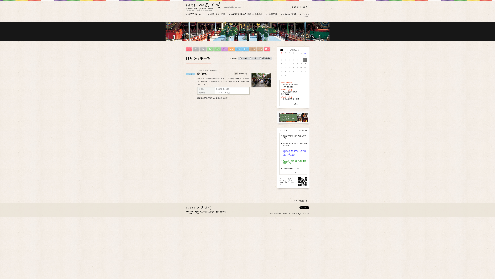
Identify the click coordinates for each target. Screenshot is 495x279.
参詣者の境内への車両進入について (294, 137)
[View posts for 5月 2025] (281, 51)
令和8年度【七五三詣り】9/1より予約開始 (291, 86)
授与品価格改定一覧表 (291, 99)
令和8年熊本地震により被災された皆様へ (295, 145)
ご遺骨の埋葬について (291, 168)
